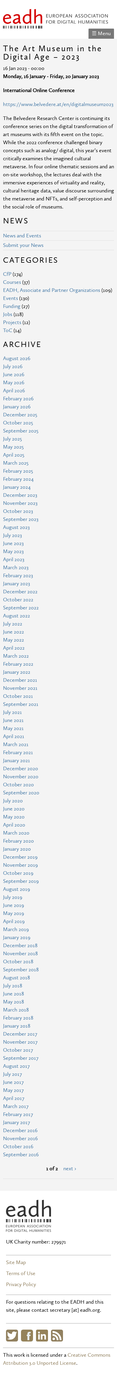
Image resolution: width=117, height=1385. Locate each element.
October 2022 (18, 600)
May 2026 (13, 382)
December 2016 (20, 1130)
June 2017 (13, 1082)
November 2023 (20, 503)
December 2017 (20, 1034)
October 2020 (18, 785)
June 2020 (14, 809)
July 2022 (12, 624)
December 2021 (20, 680)
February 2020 (18, 841)
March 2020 (16, 833)
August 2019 (16, 889)
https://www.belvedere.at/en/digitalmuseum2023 (58, 104)
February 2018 (18, 1018)
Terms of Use (20, 1273)
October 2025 (18, 423)
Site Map (16, 1262)
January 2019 (16, 937)
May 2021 (13, 728)
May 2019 (13, 913)
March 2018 (16, 1010)
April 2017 (13, 1098)
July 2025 (12, 439)
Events (10, 298)
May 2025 (13, 447)
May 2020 (14, 817)
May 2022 (13, 640)
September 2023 (20, 519)
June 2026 (13, 374)
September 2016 (21, 1154)
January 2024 (17, 487)
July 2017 (12, 1074)
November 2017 (20, 1042)
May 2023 (13, 551)
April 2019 (14, 921)
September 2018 (21, 970)
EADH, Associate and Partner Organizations (51, 290)
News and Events (22, 236)
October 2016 (18, 1146)
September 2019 (21, 881)
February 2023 (18, 575)
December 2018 (20, 945)
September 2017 (20, 1058)
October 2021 (18, 696)
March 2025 (15, 463)
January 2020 (17, 849)
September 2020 (21, 793)
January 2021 (16, 760)
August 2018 (16, 978)
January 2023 (16, 584)
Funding (11, 306)
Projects (12, 322)
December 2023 (20, 495)
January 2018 (16, 1026)
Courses (12, 282)
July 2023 (12, 535)
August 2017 (16, 1066)
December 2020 (20, 768)
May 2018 (13, 1002)
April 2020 (14, 825)
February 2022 (18, 664)
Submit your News (23, 245)
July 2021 (12, 712)
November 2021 (20, 688)
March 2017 (15, 1106)
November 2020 (20, 777)
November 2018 (20, 953)
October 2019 (18, 873)
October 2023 (18, 511)
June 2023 (13, 543)
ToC (7, 330)
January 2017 (16, 1122)
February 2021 (18, 752)
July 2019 (12, 897)
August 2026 (16, 358)
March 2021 (15, 744)
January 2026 (17, 407)
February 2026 (18, 399)
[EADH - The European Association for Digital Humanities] (55, 24)
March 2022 (16, 656)
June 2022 (13, 632)
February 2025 (18, 471)
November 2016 (20, 1138)
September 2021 (20, 704)
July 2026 (12, 366)
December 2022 (20, 592)
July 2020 (13, 801)
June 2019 (13, 905)
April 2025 (13, 455)
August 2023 (16, 527)
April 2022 (14, 648)
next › (69, 1168)
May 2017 (13, 1090)
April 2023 (13, 559)
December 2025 (20, 415)
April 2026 (14, 391)
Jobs (7, 314)
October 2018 (18, 961)
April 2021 (13, 736)
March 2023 (15, 567)
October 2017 (18, 1050)
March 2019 (16, 929)
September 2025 (20, 431)
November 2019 (20, 865)
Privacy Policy (21, 1284)
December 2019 (20, 857)
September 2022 (21, 608)
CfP (7, 274)
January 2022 (16, 672)
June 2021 (13, 720)
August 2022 (16, 616)
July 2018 (12, 986)
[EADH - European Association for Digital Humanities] (28, 1228)
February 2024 (18, 479)
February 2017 (18, 1114)
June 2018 (13, 994)
